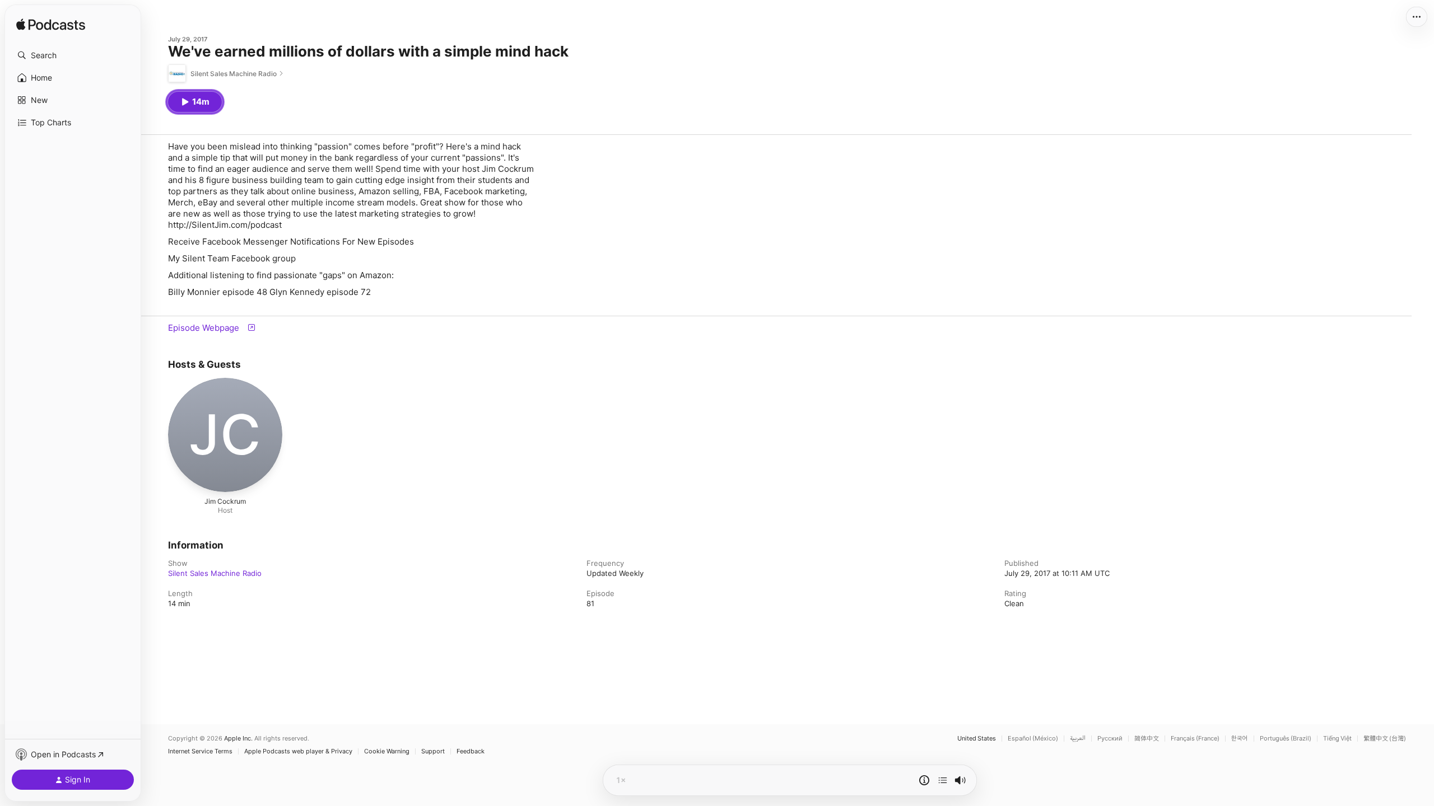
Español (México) (1033, 738)
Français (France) (1195, 738)
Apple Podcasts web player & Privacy (298, 751)
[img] (50, 25)
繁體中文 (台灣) (1384, 738)
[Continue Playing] (942, 780)
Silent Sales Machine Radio (215, 573)
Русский (1110, 738)
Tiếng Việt (1337, 738)
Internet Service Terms (200, 751)
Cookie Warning (386, 751)
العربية (1078, 738)
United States (976, 738)
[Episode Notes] (924, 780)
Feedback (471, 751)
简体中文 (1146, 738)
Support (433, 751)
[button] (72, 55)
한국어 (1239, 738)
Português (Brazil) (1285, 738)
